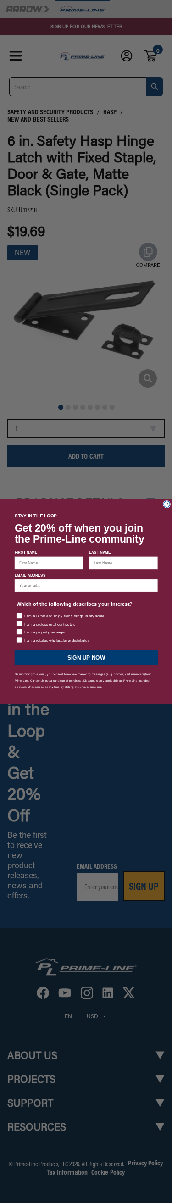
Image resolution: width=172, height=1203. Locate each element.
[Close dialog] (166, 504)
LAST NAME (100, 552)
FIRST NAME (25, 552)
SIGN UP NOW (86, 657)
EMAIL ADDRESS (29, 575)
